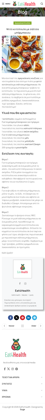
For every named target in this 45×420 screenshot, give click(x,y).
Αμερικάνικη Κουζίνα (22, 23)
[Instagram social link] (12, 369)
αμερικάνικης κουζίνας (28, 78)
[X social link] (16, 317)
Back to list (22, 325)
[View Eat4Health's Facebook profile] (20, 283)
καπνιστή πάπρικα (33, 128)
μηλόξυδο (29, 141)
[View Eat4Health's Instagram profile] (25, 283)
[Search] (41, 3)
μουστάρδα (21, 147)
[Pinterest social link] (22, 317)
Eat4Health (22, 291)
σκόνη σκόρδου (31, 131)
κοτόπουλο (8, 119)
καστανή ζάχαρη (32, 144)
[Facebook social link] (10, 317)
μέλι (27, 138)
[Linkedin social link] (28, 317)
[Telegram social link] (34, 317)
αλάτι (26, 125)
